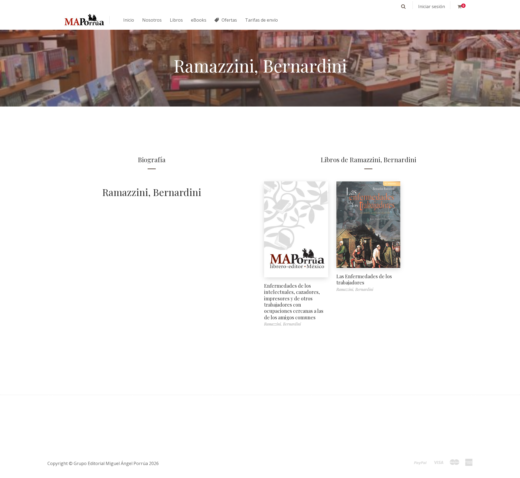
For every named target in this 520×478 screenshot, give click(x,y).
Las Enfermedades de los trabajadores (364, 279)
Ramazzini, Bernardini (151, 191)
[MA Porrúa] (84, 20)
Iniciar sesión (431, 6)
